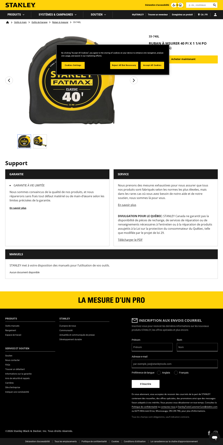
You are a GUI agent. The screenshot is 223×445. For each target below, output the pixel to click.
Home (7, 22)
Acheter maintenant (183, 59)
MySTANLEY (138, 14)
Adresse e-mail (139, 356)
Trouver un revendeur (158, 14)
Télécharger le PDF (130, 240)
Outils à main (20, 22)
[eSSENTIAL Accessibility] (177, 5)
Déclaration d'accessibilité (157, 5)
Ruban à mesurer (60, 22)
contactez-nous (168, 406)
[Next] (134, 80)
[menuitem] (15, 14)
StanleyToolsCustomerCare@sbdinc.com (197, 406)
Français (184, 372)
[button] (209, 433)
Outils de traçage (39, 22)
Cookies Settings (73, 65)
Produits (14, 14)
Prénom (136, 339)
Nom (179, 339)
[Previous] (9, 80)
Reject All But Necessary (124, 65)
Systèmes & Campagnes (56, 14)
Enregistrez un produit (182, 14)
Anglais (166, 372)
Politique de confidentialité (144, 406)
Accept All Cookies (152, 65)
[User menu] (215, 15)
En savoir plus (18, 208)
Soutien (96, 14)
